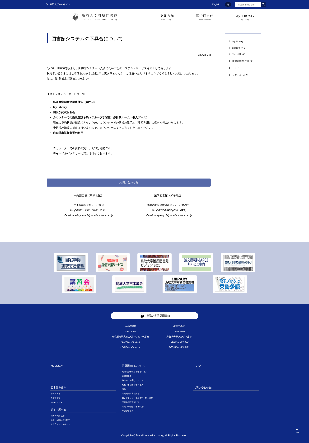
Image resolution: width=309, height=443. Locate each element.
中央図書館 (55, 394)
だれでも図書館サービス (132, 385)
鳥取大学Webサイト (57, 4)
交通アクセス (128, 411)
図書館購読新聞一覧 (130, 402)
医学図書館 (55, 398)
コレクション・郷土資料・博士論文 (137, 398)
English (216, 4)
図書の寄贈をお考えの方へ (133, 407)
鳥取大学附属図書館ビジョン (134, 372)
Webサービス (56, 402)
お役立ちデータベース (60, 424)
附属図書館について (240, 61)
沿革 (124, 389)
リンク (233, 68)
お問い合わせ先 (238, 75)
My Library (235, 41)
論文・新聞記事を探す (60, 420)
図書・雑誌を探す (58, 416)
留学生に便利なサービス (132, 380)
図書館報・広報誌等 (130, 394)
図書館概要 (127, 376)
